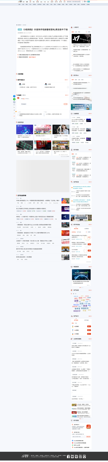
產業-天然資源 (79, 246)
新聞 (27, 1)
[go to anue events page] (82, 1)
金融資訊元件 (46, 455)
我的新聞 (83, 4)
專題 (75, 4)
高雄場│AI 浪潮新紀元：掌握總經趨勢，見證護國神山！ (83, 176)
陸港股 (37, 1)
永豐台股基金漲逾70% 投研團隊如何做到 (29, 55)
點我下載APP (32, 57)
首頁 (23, 1)
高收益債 (78, 258)
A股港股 (19, 25)
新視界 (70, 4)
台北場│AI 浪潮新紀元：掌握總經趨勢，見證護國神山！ (83, 164)
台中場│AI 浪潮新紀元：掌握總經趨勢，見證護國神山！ (83, 158)
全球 (48, 1)
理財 (67, 4)
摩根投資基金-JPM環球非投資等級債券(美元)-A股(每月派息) (79, 255)
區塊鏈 (59, 4)
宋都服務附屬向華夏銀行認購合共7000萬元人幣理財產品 (30, 114)
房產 (63, 4)
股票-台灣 (78, 251)
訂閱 (64, 1)
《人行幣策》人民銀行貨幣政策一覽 (53, 114)
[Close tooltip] (25, 116)
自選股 (88, 4)
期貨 (55, 4)
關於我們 (32, 455)
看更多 (66, 79)
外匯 (45, 1)
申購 (89, 244)
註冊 (88, 1)
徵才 (56, 455)
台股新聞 (78, 136)
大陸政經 (24, 25)
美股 (34, 1)
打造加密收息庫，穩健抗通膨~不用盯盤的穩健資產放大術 (83, 170)
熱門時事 (39, 4)
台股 (30, 1)
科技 (30, 4)
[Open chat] (14, 116)
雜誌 (78, 4)
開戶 (89, 237)
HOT (77, 157)
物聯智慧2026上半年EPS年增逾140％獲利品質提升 (24, 136)
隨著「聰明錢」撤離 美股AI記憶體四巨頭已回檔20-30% (24, 152)
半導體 (77, 334)
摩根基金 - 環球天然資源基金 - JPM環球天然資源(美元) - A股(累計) (79, 243)
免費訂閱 (88, 436)
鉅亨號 (60, 1)
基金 (41, 1)
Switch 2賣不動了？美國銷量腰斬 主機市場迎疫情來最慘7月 (43, 152)
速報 (44, 4)
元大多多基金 (75, 249)
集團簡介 (37, 455)
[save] (14, 113)
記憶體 (77, 326)
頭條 (19, 4)
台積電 (77, 330)
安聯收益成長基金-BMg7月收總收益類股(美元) (79, 236)
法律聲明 (64, 455)
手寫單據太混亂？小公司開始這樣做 (61, 136)
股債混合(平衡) (79, 239)
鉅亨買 (56, 1)
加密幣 (52, 1)
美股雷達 (78, 117)
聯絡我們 (52, 455)
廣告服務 (41, 455)
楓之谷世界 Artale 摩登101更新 (60, 152)
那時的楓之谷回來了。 (41, 135)
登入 (86, 1)
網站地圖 (59, 455)
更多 (89, 31)
